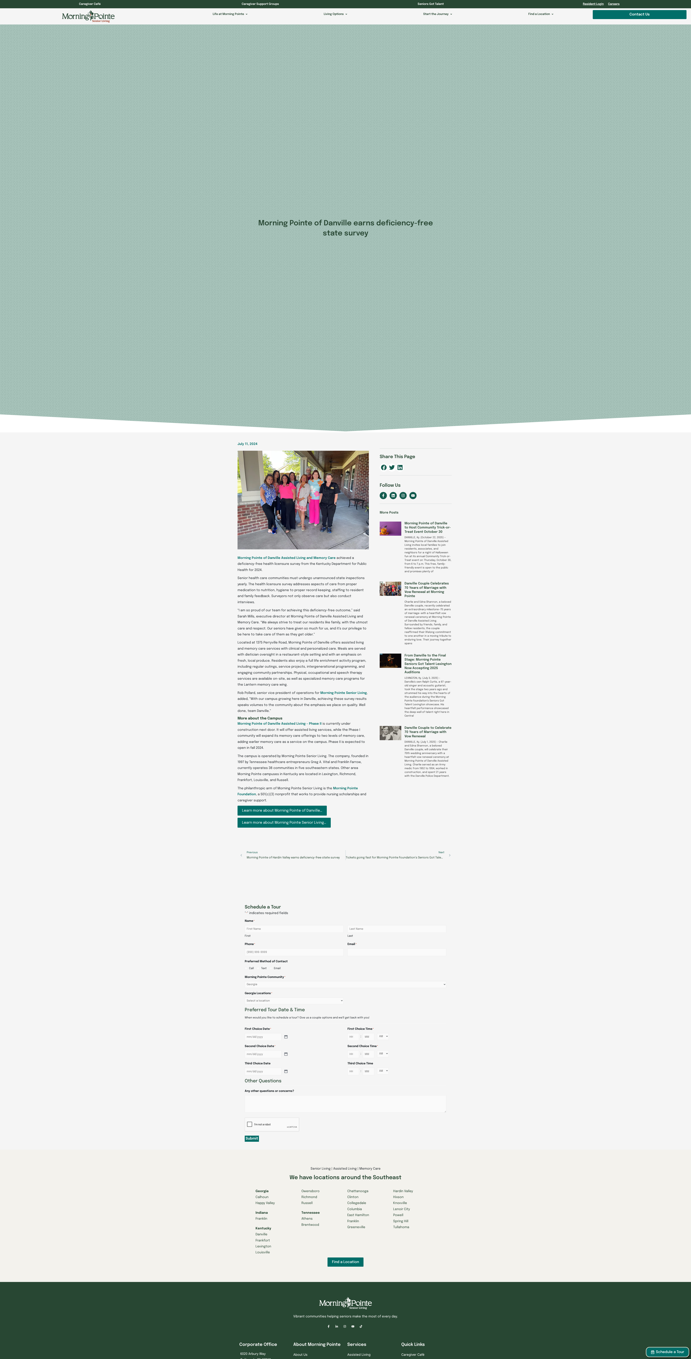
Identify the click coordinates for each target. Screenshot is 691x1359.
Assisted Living (359, 1354)
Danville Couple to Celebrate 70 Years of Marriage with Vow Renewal (428, 732)
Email (277, 968)
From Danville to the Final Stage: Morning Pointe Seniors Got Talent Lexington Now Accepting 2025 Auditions (428, 664)
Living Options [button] (334, 14)
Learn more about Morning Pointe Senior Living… (284, 823)
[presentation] (272, 1125)
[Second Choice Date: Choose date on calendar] (286, 1054)
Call (251, 968)
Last (350, 936)
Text (264, 968)
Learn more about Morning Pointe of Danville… (282, 811)
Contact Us (639, 14)
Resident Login (593, 4)
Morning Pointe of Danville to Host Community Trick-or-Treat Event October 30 (428, 528)
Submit (252, 1138)
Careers (614, 4)
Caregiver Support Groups (260, 4)
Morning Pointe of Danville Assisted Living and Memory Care (287, 558)
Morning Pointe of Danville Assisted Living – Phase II (280, 723)
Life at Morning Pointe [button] (228, 14)
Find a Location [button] (539, 14)
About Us (300, 1354)
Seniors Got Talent (431, 4)
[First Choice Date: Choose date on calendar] (286, 1037)
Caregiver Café (90, 4)
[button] (384, 468)
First (248, 936)
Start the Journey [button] (436, 14)
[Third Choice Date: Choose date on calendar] (286, 1071)
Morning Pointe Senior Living (343, 693)
